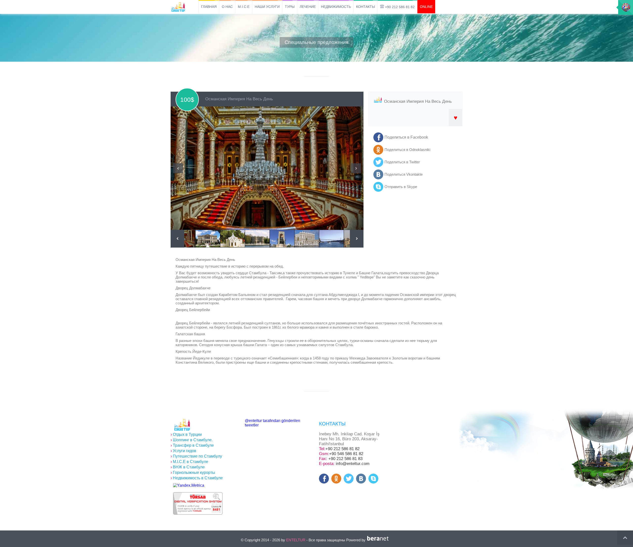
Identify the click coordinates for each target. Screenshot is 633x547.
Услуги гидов (183, 451)
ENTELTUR (295, 540)
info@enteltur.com (352, 463)
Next (356, 168)
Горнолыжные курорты (193, 472)
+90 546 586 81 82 (346, 453)
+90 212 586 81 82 (342, 448)
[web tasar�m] (378, 540)
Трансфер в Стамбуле (192, 445)
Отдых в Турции (186, 434)
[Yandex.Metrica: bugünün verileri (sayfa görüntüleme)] (188, 485)
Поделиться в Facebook (406, 137)
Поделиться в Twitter (402, 162)
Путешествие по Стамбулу (196, 456)
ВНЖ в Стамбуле (188, 467)
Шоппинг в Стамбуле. (192, 440)
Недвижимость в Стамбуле (197, 478)
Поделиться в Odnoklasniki (407, 149)
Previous (178, 168)
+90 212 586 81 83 (345, 458)
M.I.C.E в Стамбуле (189, 462)
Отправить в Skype (400, 187)
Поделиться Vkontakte (403, 174)
